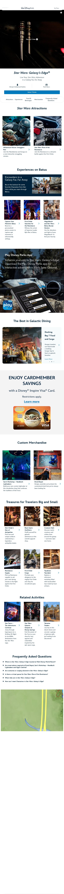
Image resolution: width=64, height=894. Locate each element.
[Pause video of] (61, 13)
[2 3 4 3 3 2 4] (32, 710)
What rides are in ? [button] (20, 678)
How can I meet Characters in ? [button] (24, 681)
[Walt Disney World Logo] (27, 8)
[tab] (32, 345)
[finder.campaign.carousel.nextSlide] (59, 345)
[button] (32, 39)
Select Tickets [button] (32, 92)
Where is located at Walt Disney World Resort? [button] (30, 662)
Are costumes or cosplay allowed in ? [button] (26, 671)
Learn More (48, 359)
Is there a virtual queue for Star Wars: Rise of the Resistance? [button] (26, 674)
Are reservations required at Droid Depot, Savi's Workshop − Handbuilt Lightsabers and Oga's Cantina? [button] (29, 666)
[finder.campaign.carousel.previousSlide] (5, 345)
